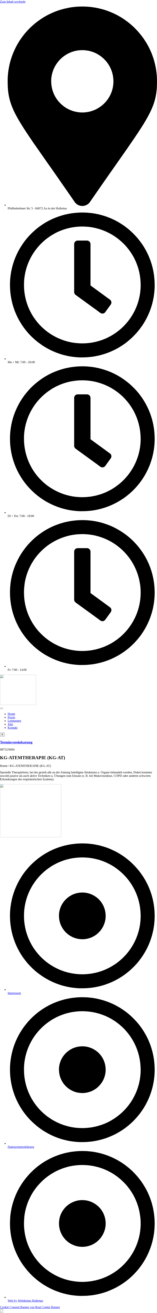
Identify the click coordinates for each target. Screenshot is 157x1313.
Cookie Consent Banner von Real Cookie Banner (30, 1307)
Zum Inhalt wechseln (12, 1)
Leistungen (14, 720)
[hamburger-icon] (1, 708)
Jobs (10, 724)
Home (11, 713)
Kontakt (12, 727)
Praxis (11, 717)
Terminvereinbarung (16, 742)
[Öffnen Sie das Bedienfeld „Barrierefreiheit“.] (1, 1311)
